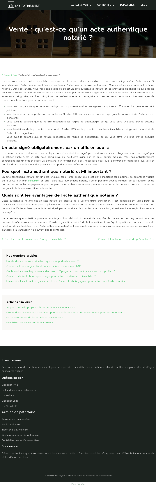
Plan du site (78, 484)
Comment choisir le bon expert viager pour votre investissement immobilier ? (51, 276)
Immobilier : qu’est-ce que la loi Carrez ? (29, 322)
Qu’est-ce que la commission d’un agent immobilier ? (35, 239)
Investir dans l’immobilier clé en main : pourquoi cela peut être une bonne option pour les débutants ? (65, 312)
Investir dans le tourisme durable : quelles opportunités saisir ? (42, 261)
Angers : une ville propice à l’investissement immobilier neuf (40, 307)
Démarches (127, 5)
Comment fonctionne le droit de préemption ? (124, 239)
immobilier (34, 180)
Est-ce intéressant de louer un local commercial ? (34, 317)
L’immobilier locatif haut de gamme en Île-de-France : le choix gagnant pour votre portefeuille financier (65, 281)
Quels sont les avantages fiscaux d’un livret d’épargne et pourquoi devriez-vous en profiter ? (60, 271)
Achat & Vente (81, 5)
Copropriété (105, 5)
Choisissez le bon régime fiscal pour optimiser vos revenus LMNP (43, 266)
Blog (144, 5)
